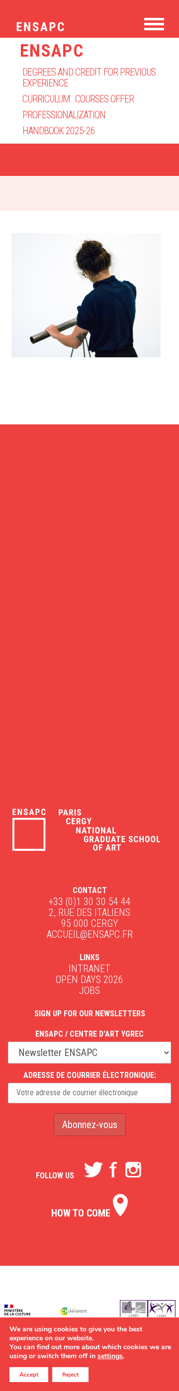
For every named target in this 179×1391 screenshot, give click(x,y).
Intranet (89, 969)
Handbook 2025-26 (58, 130)
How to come (82, 1213)
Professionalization (63, 114)
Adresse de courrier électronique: (89, 1075)
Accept (28, 1375)
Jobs (89, 990)
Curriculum (46, 98)
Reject (70, 1375)
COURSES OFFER (104, 98)
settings (110, 1356)
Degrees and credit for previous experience (89, 77)
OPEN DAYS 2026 (89, 979)
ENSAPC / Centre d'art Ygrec (89, 1034)
